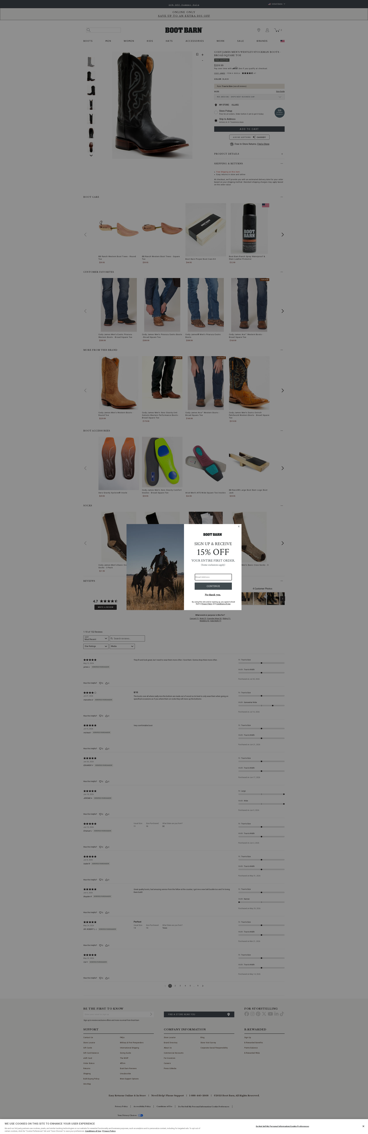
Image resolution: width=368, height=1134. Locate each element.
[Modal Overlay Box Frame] (183, 567)
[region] (184, 1126)
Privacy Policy (109, 1131)
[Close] (363, 1126)
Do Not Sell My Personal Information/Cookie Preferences (282, 1126)
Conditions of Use (93, 1131)
